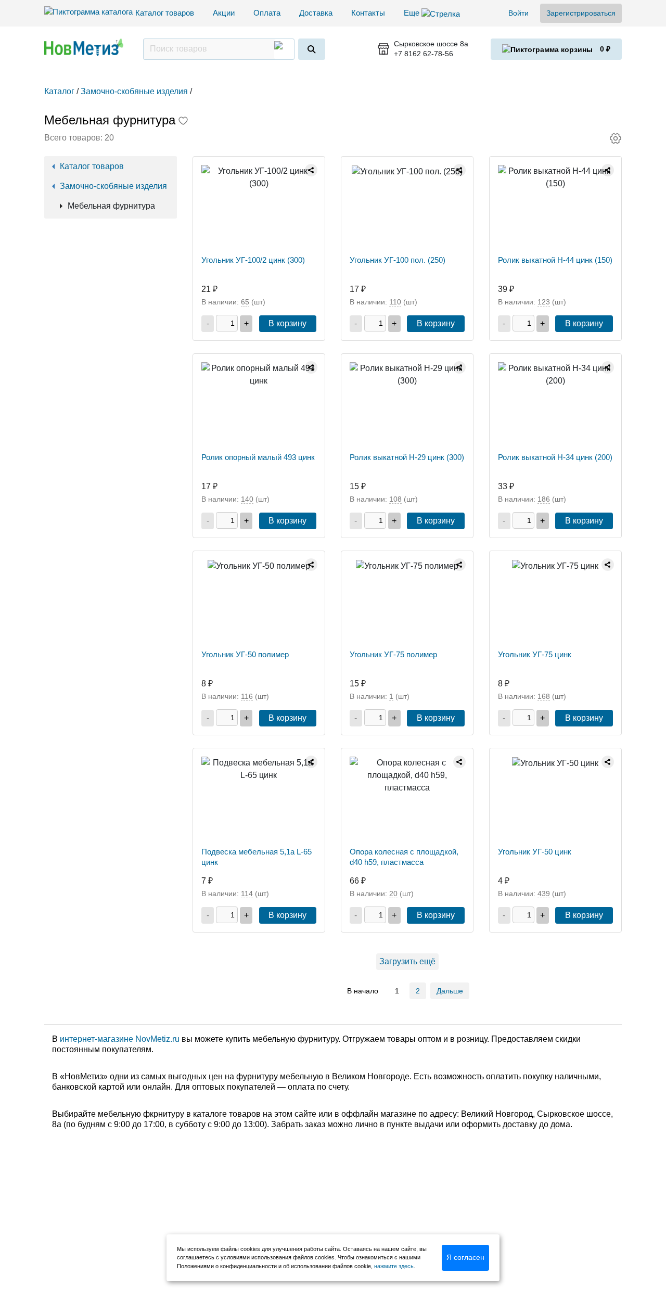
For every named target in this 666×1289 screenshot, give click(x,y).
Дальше (450, 991)
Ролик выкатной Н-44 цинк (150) (555, 260)
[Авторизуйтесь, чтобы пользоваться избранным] (183, 122)
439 (543, 893)
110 (395, 302)
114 (247, 893)
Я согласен (465, 1257)
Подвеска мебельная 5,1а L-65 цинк (256, 856)
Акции (224, 12)
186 (543, 499)
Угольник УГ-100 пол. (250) (397, 260)
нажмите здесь (394, 1266)
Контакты (368, 12)
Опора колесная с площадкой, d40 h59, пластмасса (404, 856)
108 (395, 499)
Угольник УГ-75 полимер (393, 654)
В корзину (287, 323)
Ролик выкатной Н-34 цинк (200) (555, 457)
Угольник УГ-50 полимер (245, 654)
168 (543, 696)
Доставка (315, 12)
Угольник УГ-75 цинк (534, 654)
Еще (412, 12)
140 (247, 499)
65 (245, 302)
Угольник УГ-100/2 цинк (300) (253, 260)
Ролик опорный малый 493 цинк (258, 457)
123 (543, 302)
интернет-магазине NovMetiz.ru (120, 1039)
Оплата (266, 12)
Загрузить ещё (407, 961)
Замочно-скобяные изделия (113, 186)
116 (247, 696)
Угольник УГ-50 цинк (534, 851)
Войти (518, 13)
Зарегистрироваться (581, 13)
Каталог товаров (164, 12)
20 (393, 893)
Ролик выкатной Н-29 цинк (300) (407, 457)
